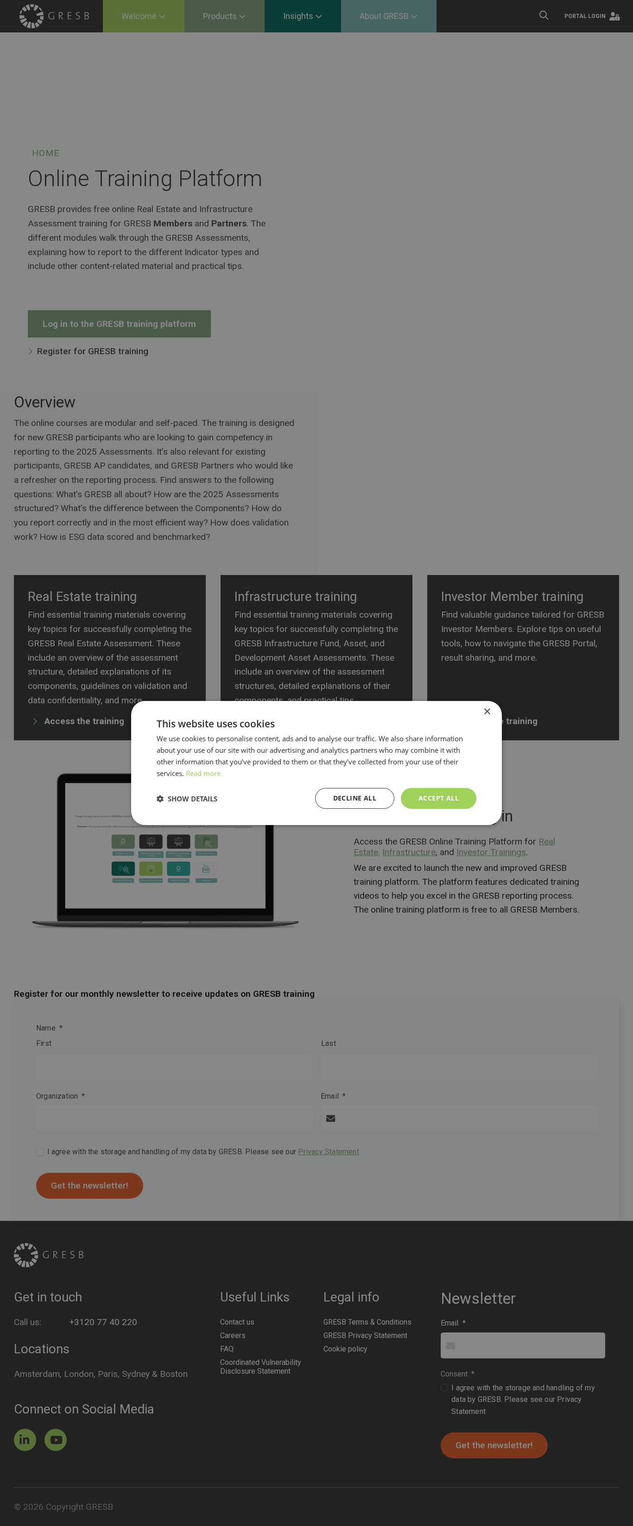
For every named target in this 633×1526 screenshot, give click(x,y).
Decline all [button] (354, 798)
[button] (187, 798)
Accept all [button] (438, 798)
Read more (203, 773)
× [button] (486, 711)
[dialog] (316, 763)
